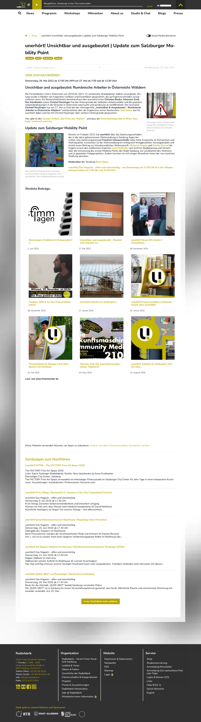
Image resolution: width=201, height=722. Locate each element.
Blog (34, 35)
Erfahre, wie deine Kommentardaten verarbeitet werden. (120, 445)
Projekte (66, 681)
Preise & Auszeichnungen (75, 685)
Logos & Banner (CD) (158, 677)
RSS (106, 666)
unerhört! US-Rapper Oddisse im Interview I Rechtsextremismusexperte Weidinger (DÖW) (75, 547)
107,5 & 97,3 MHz (30, 680)
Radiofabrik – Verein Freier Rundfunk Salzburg (79, 660)
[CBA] (18, 686)
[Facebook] (28, 686)
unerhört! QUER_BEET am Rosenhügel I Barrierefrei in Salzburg (59, 574)
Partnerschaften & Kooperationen (79, 677)
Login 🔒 (109, 674)
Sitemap (108, 670)
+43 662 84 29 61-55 (40, 674)
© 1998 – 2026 (33, 662)
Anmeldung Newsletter (159, 666)
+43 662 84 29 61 (38, 671)
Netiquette (110, 663)
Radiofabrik (48, 58)
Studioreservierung (157, 663)
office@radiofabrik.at (30, 677)
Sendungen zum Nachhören (47, 459)
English (151, 692)
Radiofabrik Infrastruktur (75, 688)
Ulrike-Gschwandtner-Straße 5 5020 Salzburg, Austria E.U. (30, 666)
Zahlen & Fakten (70, 669)
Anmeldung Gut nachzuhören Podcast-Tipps (165, 672)
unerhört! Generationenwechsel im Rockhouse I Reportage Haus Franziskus (66, 519)
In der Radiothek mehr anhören (100, 601)
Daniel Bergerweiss (44, 67)
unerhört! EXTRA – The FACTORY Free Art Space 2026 (55, 465)
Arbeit (38, 58)
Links (149, 681)
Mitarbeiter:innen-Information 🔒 (79, 696)
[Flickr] (23, 686)
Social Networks (155, 688)
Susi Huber (126, 110)
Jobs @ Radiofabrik (72, 692)
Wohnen (58, 58)
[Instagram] (34, 686)
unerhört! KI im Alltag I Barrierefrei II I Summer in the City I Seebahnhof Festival (68, 492)
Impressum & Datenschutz (118, 659)
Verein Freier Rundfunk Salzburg (30, 659)
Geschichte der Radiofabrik (76, 673)
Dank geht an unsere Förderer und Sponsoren (40, 707)
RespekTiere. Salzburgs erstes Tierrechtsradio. (67, 3)
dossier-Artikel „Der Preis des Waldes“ (64, 118)
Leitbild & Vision (70, 665)
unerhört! (29, 58)
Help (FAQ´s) (154, 685)
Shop (149, 659)
